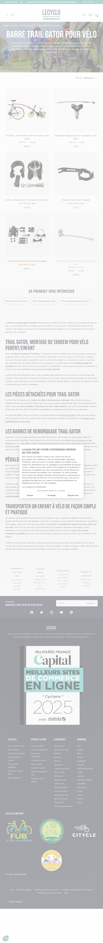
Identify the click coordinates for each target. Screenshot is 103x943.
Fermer (30, 495)
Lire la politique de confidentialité (34, 487)
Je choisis (51, 495)
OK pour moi (73, 495)
